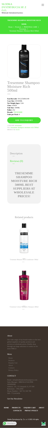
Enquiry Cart (12, 363)
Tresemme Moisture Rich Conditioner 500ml (24, 259)
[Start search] (36, 251)
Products (11, 360)
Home (10, 358)
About (10, 365)
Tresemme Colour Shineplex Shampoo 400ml (24, 307)
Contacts (11, 368)
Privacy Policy (13, 370)
